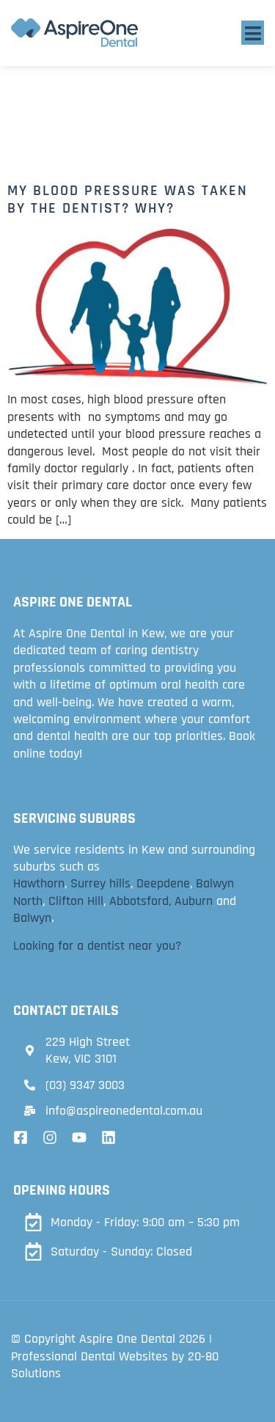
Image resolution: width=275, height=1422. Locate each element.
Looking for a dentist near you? (97, 945)
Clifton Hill (75, 901)
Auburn (194, 901)
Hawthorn (39, 883)
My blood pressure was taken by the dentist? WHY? (127, 199)
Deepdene (163, 883)
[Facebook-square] (20, 1137)
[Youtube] (79, 1137)
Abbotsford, (140, 901)
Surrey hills (100, 883)
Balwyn (32, 917)
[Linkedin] (108, 1137)
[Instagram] (50, 1137)
